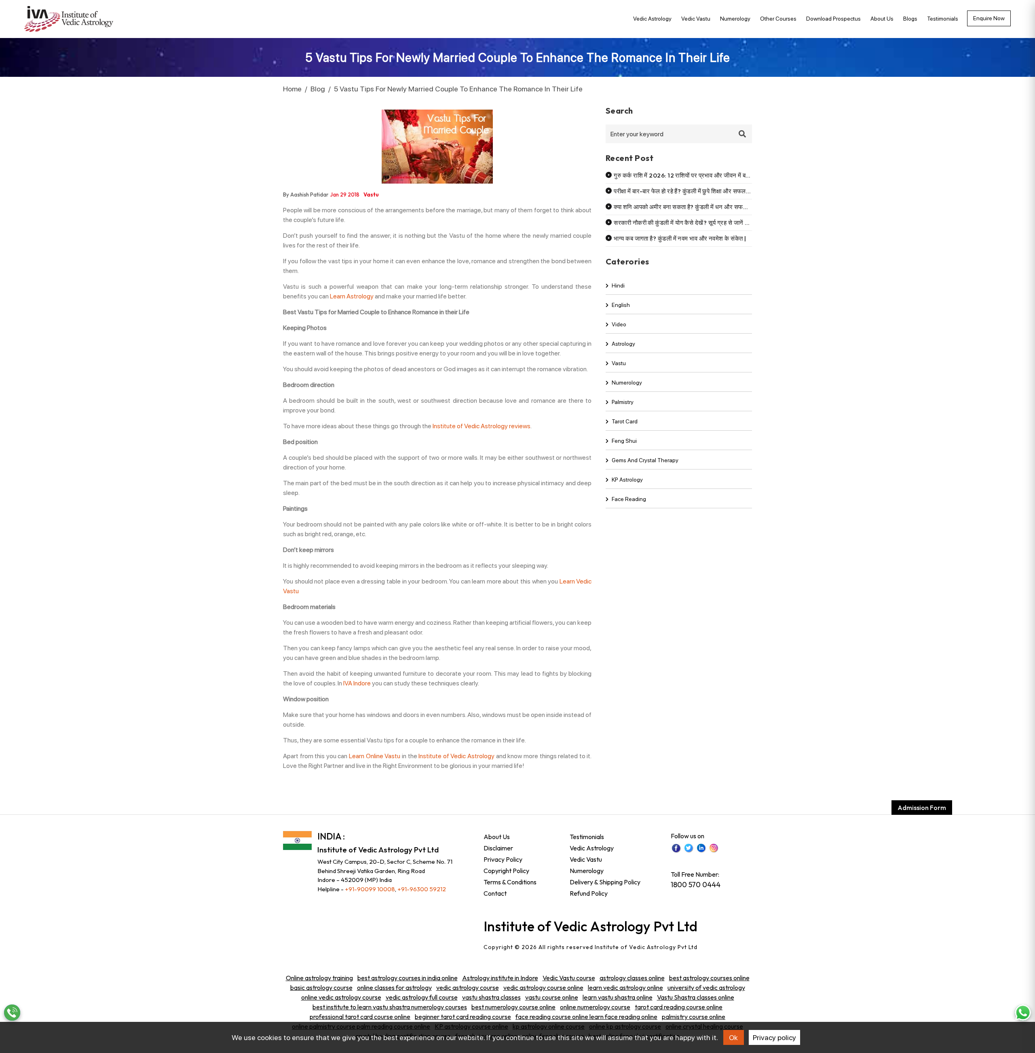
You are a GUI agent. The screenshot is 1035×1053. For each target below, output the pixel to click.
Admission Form (922, 807)
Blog (317, 89)
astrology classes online (632, 978)
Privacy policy (774, 1037)
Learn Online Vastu (374, 756)
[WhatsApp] (1023, 1012)
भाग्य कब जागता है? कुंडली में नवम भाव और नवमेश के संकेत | (680, 238)
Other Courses (778, 18)
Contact (495, 893)
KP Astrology (627, 479)
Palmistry (623, 402)
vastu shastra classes (491, 997)
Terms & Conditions (510, 882)
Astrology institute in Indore (500, 978)
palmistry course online (693, 1017)
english (621, 305)
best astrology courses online (709, 978)
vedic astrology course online (543, 987)
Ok (733, 1037)
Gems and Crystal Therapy (645, 460)
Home (292, 89)
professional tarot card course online (360, 1017)
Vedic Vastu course (569, 978)
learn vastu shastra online (618, 997)
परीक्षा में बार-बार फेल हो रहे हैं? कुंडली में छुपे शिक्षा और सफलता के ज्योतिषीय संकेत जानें (708, 191)
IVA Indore (357, 683)
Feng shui (624, 441)
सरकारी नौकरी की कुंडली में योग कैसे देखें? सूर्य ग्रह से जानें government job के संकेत (714, 222)
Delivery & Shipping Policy (605, 882)
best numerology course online (513, 1007)
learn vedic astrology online (625, 987)
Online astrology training (319, 978)
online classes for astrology (394, 987)
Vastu (619, 363)
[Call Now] (12, 1012)
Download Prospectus (833, 18)
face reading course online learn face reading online (586, 1017)
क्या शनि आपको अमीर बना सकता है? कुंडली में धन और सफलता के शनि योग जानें (701, 207)
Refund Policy (589, 893)
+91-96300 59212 (421, 889)
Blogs (910, 18)
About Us (881, 18)
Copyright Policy (506, 871)
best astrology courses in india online (407, 978)
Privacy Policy (503, 859)
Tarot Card (625, 421)
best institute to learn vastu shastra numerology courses (390, 1007)
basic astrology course (321, 987)
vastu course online (551, 997)
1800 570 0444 (695, 884)
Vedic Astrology (652, 18)
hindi (618, 285)
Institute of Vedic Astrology (456, 756)
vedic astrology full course (422, 997)
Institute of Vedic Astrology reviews (481, 426)
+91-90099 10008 (370, 889)
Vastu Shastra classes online (695, 997)
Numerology (735, 18)
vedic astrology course (467, 987)
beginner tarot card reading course (463, 1017)
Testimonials (942, 18)
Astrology (623, 343)
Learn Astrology (352, 296)
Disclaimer (498, 848)
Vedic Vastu (695, 18)
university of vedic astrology (706, 987)
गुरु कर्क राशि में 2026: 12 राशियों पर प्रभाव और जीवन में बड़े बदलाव (690, 175)
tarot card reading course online (678, 1007)
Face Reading (629, 499)
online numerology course (595, 1007)
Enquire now (989, 18)
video (619, 324)
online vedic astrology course (341, 997)
